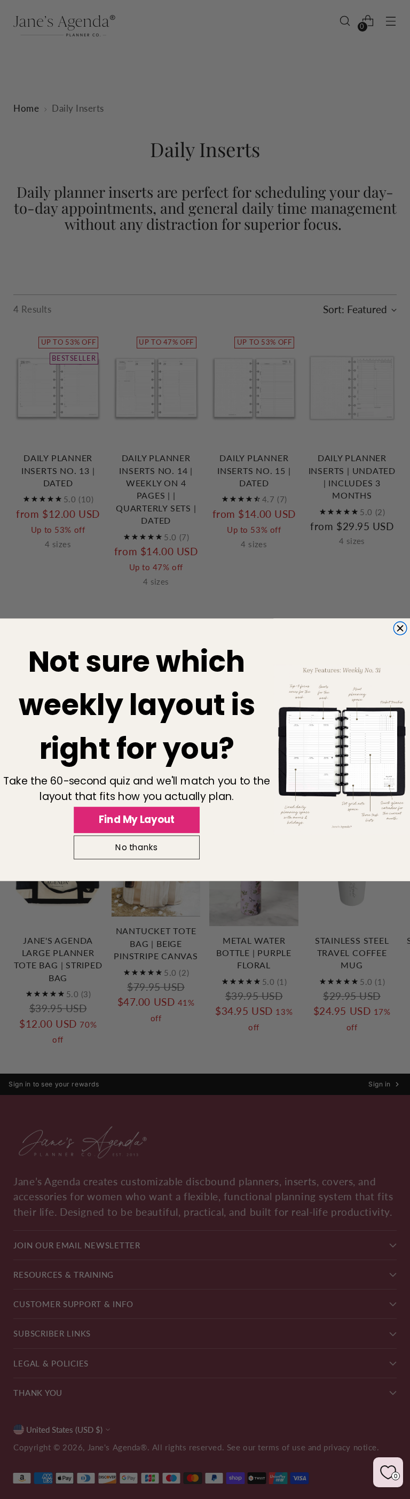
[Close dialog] (400, 628)
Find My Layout (137, 819)
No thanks (136, 847)
